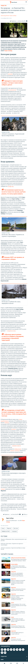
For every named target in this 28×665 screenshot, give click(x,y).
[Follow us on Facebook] (2, 649)
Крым (12, 617)
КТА (11, 663)
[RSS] (23, 649)
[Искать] (23, 663)
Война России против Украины (18, 557)
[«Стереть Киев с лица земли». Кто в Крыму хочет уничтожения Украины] (6, 566)
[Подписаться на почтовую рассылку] (5, 652)
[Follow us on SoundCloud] (20, 649)
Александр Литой (5, 15)
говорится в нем (11, 331)
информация (17, 449)
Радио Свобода (13, 15)
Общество (4, 5)
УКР (17, 663)
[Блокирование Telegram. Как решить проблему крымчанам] (6, 626)
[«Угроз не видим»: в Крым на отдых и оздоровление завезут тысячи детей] (6, 611)
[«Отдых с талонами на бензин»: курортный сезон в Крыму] (6, 589)
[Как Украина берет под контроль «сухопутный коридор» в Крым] (6, 559)
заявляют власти (16, 445)
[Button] (13, 21)
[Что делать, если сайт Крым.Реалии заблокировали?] (6, 639)
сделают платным (15, 450)
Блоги (12, 602)
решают (14, 429)
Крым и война (14, 564)
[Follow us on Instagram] (11, 649)
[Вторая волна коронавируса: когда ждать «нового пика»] (14, 463)
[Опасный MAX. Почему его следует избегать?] (6, 632)
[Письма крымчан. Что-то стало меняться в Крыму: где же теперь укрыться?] (6, 604)
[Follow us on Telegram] (17, 649)
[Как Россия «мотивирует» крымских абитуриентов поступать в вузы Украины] (6, 573)
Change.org (10, 186)
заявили (7, 422)
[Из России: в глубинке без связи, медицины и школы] (14, 292)
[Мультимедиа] (5, 663)
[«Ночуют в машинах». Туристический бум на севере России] (14, 124)
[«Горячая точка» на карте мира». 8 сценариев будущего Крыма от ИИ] (6, 619)
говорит (3, 489)
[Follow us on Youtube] (8, 649)
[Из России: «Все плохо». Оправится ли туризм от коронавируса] (14, 224)
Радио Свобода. (8, 50)
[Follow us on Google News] (14, 649)
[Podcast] (2, 652)
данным (10, 74)
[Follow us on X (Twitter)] (5, 649)
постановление (12, 90)
